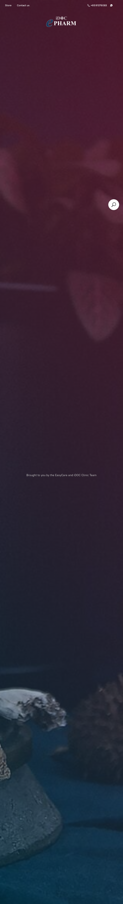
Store (8, 5)
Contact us (23, 5)
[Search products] (114, 205)
